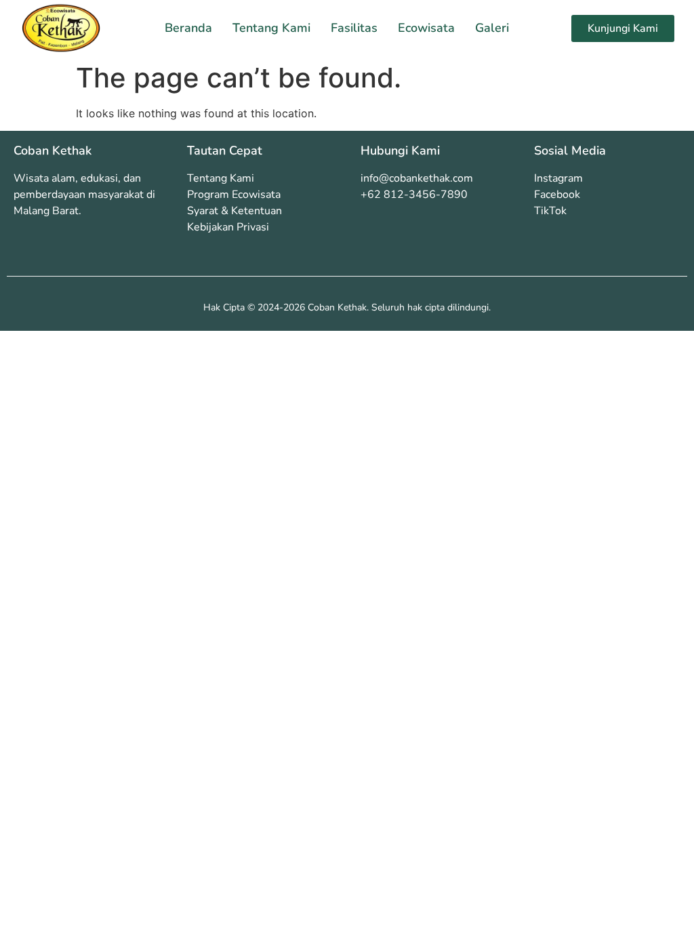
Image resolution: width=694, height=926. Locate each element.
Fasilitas (354, 28)
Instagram (558, 178)
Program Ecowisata (234, 194)
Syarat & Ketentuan (234, 210)
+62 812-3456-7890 (414, 194)
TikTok (550, 210)
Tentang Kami (271, 28)
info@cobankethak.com (417, 178)
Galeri (492, 28)
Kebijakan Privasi (228, 227)
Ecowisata (426, 28)
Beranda (188, 28)
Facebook (557, 194)
